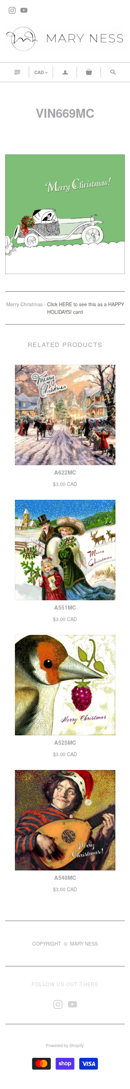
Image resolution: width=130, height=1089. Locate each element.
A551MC (65, 607)
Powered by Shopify (64, 1045)
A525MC (65, 742)
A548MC (65, 878)
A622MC (65, 472)
